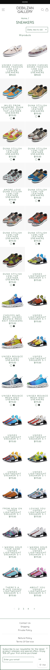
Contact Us (24, 623)
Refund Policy (25, 638)
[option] (25, 2)
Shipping (25, 626)
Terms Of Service (25, 641)
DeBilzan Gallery (25, 9)
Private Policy (25, 630)
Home (24, 18)
